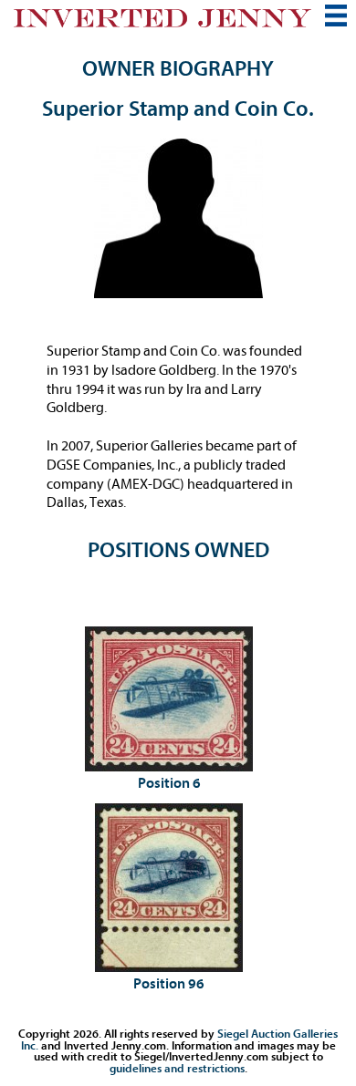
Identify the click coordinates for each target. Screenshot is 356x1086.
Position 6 (169, 783)
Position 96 (168, 984)
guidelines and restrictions (177, 1068)
